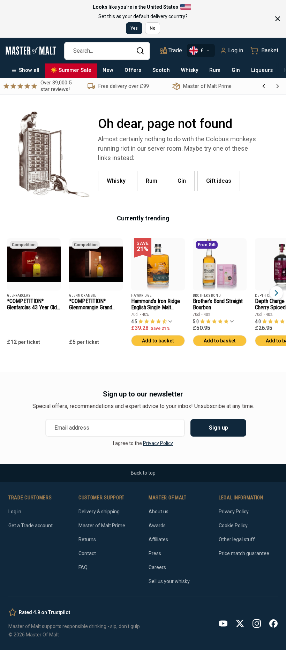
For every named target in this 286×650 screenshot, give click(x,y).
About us (158, 511)
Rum (214, 70)
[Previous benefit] (264, 86)
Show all (29, 70)
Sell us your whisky (169, 581)
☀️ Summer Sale (71, 70)
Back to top (143, 473)
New (108, 70)
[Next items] (276, 293)
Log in (235, 50)
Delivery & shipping (99, 511)
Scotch (161, 70)
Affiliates (158, 539)
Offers (133, 70)
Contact (87, 553)
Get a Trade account (30, 525)
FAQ (83, 567)
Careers (157, 567)
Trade (175, 50)
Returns (87, 539)
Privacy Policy (158, 443)
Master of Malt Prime (101, 525)
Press (155, 553)
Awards (157, 525)
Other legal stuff (237, 539)
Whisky (189, 70)
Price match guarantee (244, 553)
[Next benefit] (278, 86)
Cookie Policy (233, 525)
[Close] (277, 18)
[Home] (31, 51)
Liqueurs (262, 70)
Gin (236, 70)
